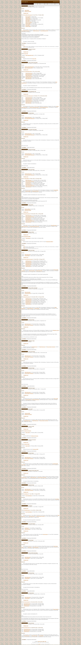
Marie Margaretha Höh (29, 55)
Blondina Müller (28, 26)
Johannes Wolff (28, 399)
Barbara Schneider (28, 11)
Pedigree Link (25, 13)
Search (39, 3)
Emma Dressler (55, 609)
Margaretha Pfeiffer (28, 210)
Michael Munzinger (29, 74)
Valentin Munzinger (29, 73)
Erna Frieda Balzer (29, 495)
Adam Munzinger (28, 75)
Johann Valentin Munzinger (29, 66)
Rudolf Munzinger (28, 264)
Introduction (35, 3)
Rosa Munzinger (28, 186)
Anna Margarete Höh (27, 71)
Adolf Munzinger (28, 298)
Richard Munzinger (27, 603)
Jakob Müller (27, 10)
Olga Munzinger (28, 266)
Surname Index (42, 3)
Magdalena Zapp (56, 330)
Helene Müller (28, 24)
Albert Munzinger (28, 180)
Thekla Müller (26, 178)
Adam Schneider (32, 270)
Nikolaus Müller (28, 23)
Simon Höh (26, 53)
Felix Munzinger (28, 182)
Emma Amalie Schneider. (44, 420)
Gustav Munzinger (29, 299)
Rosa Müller (28, 25)
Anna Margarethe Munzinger (29, 118)
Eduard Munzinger (29, 184)
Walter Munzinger (36, 30)
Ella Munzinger (28, 265)
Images (46, 3)
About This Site (57, 3)
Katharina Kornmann (28, 414)
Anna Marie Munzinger (25, 30)
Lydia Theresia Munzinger (30, 185)
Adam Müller (28, 17)
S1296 (24, 46)
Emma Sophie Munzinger (30, 181)
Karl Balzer (30, 547)
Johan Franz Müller (29, 22)
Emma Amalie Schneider (28, 259)
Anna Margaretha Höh (44, 30)
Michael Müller (28, 16)
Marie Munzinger (28, 77)
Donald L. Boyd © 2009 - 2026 (42, 641)
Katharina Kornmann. (35, 399)
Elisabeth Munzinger (29, 76)
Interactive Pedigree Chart (51, 3)
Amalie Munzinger (39, 270)
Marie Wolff (56, 398)
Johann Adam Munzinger (28, 95)
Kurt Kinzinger (45, 534)
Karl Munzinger (28, 183)
